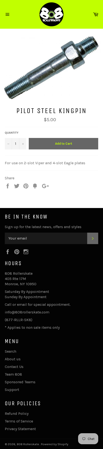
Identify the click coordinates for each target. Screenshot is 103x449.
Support (12, 389)
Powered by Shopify (54, 444)
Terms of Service (19, 421)
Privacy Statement (20, 429)
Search (10, 351)
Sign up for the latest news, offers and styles (43, 226)
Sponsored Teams (20, 382)
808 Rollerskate (28, 444)
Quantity (11, 132)
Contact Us (14, 366)
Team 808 (13, 374)
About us (13, 359)
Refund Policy (17, 413)
